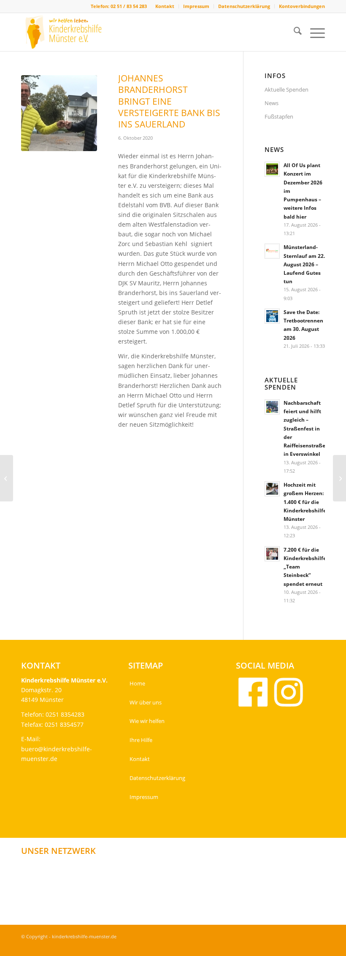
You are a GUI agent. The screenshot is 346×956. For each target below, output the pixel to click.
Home (137, 683)
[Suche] (293, 32)
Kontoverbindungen (302, 6)
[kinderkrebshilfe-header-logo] (70, 32)
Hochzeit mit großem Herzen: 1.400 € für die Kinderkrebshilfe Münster (305, 501)
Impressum (196, 6)
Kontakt (164, 6)
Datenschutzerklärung (244, 6)
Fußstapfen (279, 116)
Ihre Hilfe (141, 740)
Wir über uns (146, 702)
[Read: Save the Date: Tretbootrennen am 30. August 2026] (272, 316)
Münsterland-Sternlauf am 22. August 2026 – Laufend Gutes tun (304, 264)
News (271, 103)
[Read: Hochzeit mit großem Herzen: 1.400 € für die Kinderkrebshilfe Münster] (272, 488)
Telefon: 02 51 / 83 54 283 (119, 6)
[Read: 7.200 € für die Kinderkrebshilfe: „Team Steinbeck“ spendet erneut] (272, 553)
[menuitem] (165, 6)
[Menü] (313, 32)
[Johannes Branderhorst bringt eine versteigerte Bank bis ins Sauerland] (59, 113)
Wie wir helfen (147, 721)
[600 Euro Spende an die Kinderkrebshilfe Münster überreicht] (339, 478)
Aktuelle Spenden (286, 89)
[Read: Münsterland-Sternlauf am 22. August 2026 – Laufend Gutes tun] (272, 251)
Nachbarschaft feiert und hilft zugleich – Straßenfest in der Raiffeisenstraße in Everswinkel (304, 428)
